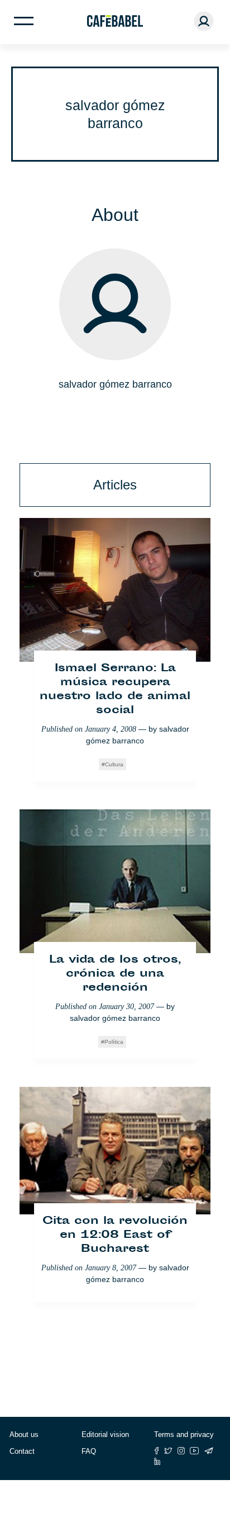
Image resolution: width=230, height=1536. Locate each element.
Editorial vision (105, 1434)
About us (24, 1434)
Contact (22, 1451)
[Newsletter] (208, 1450)
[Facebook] (156, 1450)
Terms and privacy (184, 1434)
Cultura (114, 764)
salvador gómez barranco (115, 1018)
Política (113, 1042)
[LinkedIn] (157, 1461)
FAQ (89, 1451)
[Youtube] (194, 1450)
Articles (115, 484)
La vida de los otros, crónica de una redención (115, 974)
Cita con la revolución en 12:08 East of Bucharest (115, 1235)
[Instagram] (181, 1450)
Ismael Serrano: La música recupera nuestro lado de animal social (115, 690)
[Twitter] (168, 1450)
